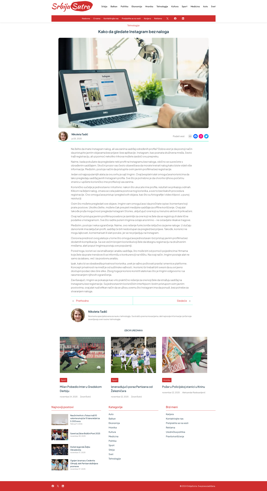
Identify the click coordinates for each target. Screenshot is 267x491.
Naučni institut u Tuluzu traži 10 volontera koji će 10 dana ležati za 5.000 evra (85, 418)
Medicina (113, 436)
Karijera (170, 414)
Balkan (112, 418)
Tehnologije (133, 25)
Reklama (170, 427)
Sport (63, 380)
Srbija (112, 449)
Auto (111, 414)
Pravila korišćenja (175, 436)
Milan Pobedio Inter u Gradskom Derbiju (81, 389)
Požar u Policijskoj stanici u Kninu (183, 386)
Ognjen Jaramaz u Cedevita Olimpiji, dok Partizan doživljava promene (84, 463)
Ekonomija (114, 423)
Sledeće (182, 300)
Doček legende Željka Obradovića (80, 448)
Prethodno (82, 300)
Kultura (112, 431)
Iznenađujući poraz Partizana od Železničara (132, 389)
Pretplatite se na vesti (177, 423)
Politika (112, 440)
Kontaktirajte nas (174, 418)
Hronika (166, 380)
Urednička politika (175, 431)
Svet (111, 454)
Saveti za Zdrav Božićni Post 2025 (85, 433)
